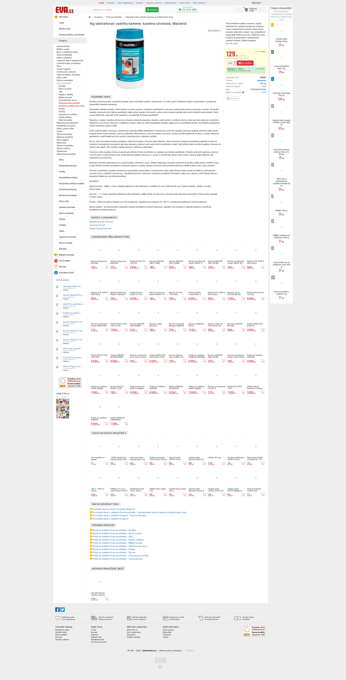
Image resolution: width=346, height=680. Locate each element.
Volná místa (184, 3)
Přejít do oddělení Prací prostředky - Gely (113, 536)
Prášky (62, 108)
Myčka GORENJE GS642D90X (117, 419)
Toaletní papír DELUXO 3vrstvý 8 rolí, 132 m (196, 459)
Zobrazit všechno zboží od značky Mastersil (114, 509)
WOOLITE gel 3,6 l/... (72, 366)
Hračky (62, 171)
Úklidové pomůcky (65, 137)
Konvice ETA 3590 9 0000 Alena (255, 262)
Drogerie (63, 40)
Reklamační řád (97, 640)
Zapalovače (62, 151)
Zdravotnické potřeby (66, 154)
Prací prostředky (64, 83)
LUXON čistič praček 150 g (177, 490)
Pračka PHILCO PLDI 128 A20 (255, 293)
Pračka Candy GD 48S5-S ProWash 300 (137, 388)
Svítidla (62, 225)
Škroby (62, 111)
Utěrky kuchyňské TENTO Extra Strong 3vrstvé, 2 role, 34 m (158, 460)
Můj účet (256, 3)
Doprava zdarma (154, 3)
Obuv (59, 66)
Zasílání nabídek (133, 637)
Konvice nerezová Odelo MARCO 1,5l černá (157, 294)
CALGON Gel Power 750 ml (281, 94)
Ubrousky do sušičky (68, 114)
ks (230, 63)
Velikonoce (61, 143)
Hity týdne (63, 17)
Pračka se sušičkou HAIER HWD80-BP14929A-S (99, 388)
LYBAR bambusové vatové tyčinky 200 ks (118, 459)
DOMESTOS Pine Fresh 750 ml (137, 490)
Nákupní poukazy (66, 254)
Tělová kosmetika (64, 134)
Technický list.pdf (97, 225)
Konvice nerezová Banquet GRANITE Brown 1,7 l (176, 326)
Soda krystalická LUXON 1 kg (254, 490)
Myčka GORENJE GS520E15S (176, 387)
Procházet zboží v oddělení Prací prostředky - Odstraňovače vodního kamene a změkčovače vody (139, 512)
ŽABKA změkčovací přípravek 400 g (281, 236)
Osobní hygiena (63, 69)
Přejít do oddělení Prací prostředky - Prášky (114, 549)
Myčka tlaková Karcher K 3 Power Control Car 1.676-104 (255, 389)
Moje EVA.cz (132, 630)
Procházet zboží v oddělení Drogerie (110, 518)
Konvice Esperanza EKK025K (118, 262)
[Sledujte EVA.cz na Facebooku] (57, 610)
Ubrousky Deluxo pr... (72, 286)
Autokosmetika (63, 46)
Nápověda (167, 632)
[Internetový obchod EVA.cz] (71, 9)
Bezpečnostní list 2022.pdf (101, 222)
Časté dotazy (168, 630)
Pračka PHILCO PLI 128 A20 (137, 262)
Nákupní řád (96, 637)
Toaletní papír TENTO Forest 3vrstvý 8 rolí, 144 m (177, 459)
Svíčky (60, 131)
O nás (93, 630)
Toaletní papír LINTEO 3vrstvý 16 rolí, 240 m (215, 491)
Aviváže (62, 86)
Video (61, 231)
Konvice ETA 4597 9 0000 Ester (99, 293)
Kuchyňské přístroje (68, 189)
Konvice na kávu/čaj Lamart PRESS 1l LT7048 (197, 263)
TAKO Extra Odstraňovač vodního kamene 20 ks (281, 182)
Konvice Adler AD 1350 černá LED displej (215, 326)
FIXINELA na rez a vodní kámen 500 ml (118, 490)
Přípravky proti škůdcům (67, 123)
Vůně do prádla (65, 120)
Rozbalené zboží (66, 272)
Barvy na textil (65, 89)
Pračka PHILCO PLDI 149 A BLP (99, 356)
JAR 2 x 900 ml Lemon (97, 490)
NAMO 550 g (281, 210)
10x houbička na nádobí (97, 458)
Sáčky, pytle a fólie (65, 128)
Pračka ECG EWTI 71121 (234, 387)
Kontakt (139, 3)
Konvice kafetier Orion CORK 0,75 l (176, 356)
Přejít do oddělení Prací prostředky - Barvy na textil (117, 533)
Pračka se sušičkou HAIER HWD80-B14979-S (197, 388)
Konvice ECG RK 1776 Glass (175, 293)
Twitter (166, 637)
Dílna (61, 159)
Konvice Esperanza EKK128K (99, 262)
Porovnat (233, 98)
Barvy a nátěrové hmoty (67, 52)
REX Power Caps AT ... (73, 348)
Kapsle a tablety (66, 94)
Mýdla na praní (65, 97)
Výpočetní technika (67, 237)
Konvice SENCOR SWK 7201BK (215, 356)
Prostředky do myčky (66, 125)
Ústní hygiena (63, 140)
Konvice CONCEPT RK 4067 (235, 325)
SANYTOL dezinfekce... (73, 304)
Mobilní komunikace (68, 195)
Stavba (62, 219)
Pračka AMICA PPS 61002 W (255, 325)
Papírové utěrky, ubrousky (68, 74)
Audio (61, 22)
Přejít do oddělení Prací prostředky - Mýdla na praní (117, 543)
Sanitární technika (67, 207)
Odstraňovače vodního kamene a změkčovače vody (149, 17)
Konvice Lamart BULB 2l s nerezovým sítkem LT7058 (157, 327)
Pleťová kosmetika (65, 80)
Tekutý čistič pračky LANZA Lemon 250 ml (281, 122)
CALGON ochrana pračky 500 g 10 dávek (281, 151)
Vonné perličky (65, 117)
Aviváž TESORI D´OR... (73, 322)
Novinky (111, 3)
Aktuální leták (61, 632)
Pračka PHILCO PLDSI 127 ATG (136, 293)
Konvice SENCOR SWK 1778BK (156, 262)
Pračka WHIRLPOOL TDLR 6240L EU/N (157, 356)
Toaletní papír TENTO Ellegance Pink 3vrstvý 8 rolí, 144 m (235, 492)
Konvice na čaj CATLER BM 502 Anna (234, 294)
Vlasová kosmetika (65, 145)
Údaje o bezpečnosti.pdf (100, 228)
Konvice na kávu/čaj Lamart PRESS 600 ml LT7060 (99, 326)
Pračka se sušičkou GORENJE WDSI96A (197, 356)
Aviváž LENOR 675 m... (73, 295)
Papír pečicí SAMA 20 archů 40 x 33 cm (254, 459)
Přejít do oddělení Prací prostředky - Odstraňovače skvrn (120, 546)
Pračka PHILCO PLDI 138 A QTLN (118, 325)
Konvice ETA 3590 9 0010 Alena (216, 293)
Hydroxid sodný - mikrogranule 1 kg (137, 458)
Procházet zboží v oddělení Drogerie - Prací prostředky (119, 515)
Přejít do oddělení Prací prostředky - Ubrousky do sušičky (120, 555)
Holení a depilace (64, 57)
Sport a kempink (66, 213)
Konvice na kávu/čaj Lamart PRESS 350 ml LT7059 (235, 263)
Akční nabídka (61, 635)
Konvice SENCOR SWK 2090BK (137, 325)
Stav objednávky (125, 3)
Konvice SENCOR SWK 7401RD (215, 262)
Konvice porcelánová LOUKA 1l (216, 387)
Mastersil (261, 80)
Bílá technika (64, 28)
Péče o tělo (64, 201)
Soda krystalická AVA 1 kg (281, 67)
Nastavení (131, 635)
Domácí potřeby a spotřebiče (72, 34)
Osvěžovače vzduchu (66, 72)
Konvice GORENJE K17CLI (196, 325)
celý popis (233, 43)
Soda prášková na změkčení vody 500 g (281, 264)
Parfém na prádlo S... (72, 313)
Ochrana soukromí (98, 642)
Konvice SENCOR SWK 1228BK (176, 262)
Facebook (167, 635)
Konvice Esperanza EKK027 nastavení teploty (118, 294)
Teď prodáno (170, 3)
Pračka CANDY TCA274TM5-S (195, 293)
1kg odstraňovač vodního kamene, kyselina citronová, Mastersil (99, 596)
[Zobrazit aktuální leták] (62, 408)
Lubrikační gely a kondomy (69, 63)
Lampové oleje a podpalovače (70, 60)
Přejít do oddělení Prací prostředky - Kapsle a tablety (118, 539)
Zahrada (62, 249)
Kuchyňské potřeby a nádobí (71, 183)
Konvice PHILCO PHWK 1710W (117, 387)
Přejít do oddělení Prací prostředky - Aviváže (114, 530)
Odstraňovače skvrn (68, 100)
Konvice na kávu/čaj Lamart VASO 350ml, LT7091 (236, 357)
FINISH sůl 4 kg (214, 457)
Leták (101, 3)
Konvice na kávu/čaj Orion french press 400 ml (138, 357)
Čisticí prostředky (64, 55)
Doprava (260, 52)
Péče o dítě (62, 77)
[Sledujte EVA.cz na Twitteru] (62, 610)
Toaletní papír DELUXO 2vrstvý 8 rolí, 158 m (196, 491)
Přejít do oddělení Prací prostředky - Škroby (114, 552)
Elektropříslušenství (68, 165)
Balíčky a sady (63, 49)
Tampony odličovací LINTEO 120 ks (235, 458)
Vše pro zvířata (63, 148)
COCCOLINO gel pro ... (73, 357)
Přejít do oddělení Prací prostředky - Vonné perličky (118, 559)
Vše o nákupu (199, 3)
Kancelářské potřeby (68, 177)
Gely (61, 91)
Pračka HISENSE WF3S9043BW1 (117, 356)
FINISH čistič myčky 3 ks (157, 490)
